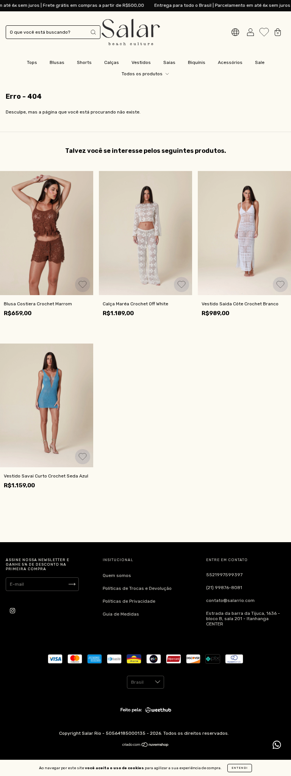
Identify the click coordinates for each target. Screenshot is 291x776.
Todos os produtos (143, 73)
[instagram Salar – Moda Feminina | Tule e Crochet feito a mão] (12, 611)
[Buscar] (93, 32)
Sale (259, 62)
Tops (32, 62)
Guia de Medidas (121, 614)
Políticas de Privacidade (129, 601)
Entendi (240, 768)
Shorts (84, 62)
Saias (169, 62)
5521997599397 (224, 574)
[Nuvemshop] (145, 745)
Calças (111, 62)
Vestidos (141, 62)
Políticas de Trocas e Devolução (137, 588)
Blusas (57, 62)
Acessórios (230, 62)
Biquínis (196, 62)
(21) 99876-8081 (224, 587)
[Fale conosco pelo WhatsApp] (276, 744)
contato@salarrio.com (230, 600)
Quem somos (117, 575)
